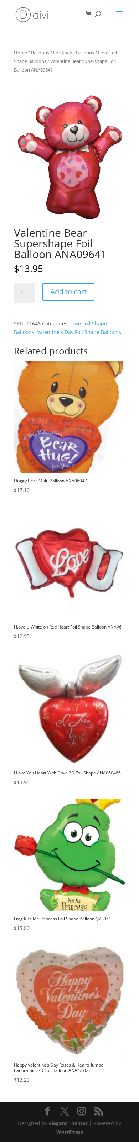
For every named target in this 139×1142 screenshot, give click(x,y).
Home (20, 52)
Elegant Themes (68, 1123)
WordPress (69, 1131)
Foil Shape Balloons (73, 52)
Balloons (40, 52)
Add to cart (68, 291)
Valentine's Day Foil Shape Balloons (79, 332)
